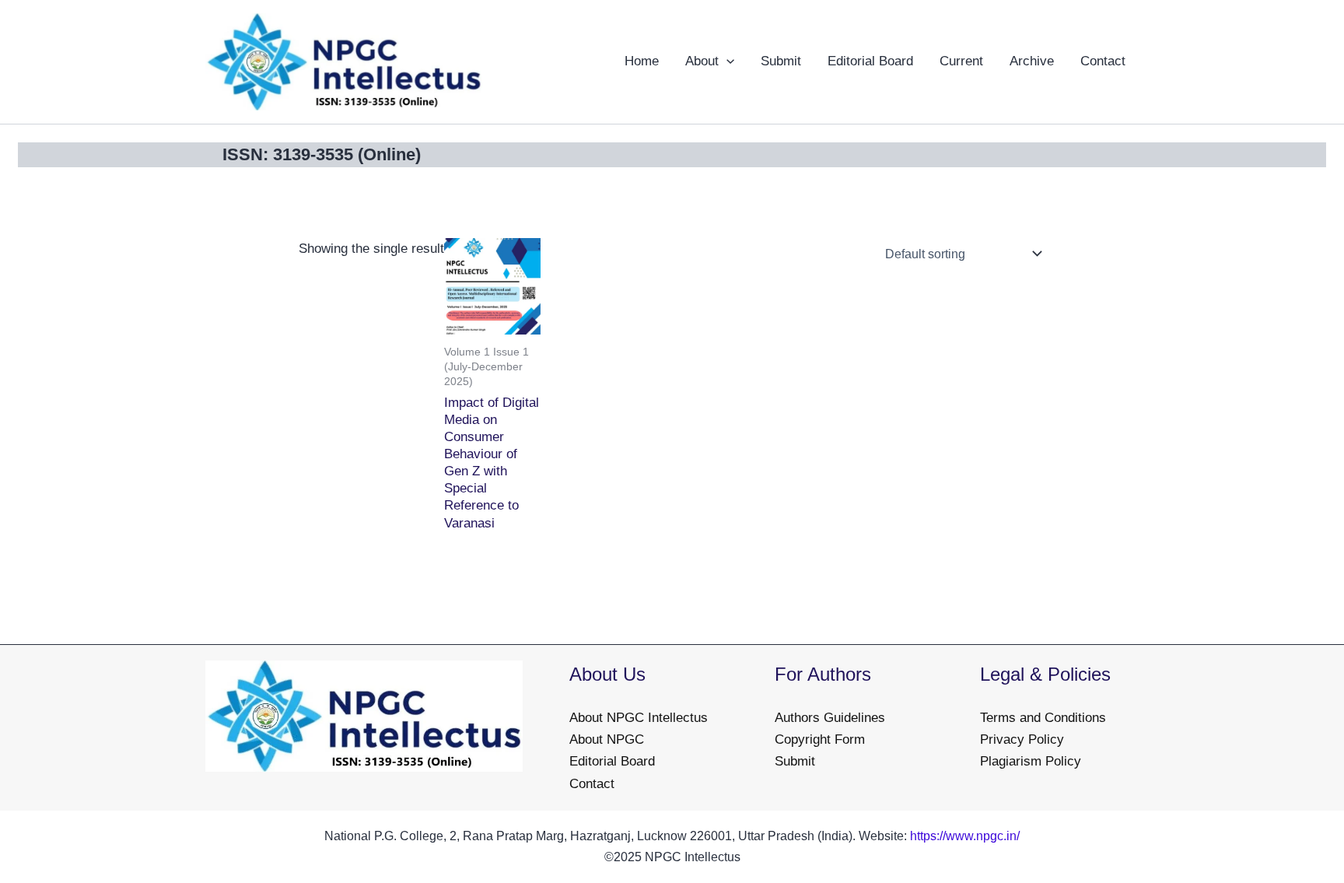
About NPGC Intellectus (638, 717)
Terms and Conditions (1043, 717)
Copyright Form (820, 739)
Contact (1102, 61)
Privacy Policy (1022, 739)
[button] (726, 61)
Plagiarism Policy (1030, 761)
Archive (1032, 61)
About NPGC (606, 739)
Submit (781, 61)
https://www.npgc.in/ (965, 836)
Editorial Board (870, 61)
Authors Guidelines (830, 717)
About (702, 61)
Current (961, 61)
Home (642, 61)
